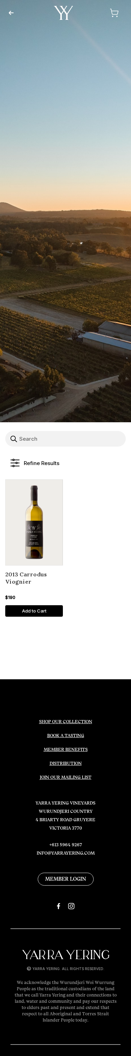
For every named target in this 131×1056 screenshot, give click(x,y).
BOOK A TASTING (65, 735)
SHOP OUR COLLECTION (65, 721)
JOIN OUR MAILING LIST (66, 777)
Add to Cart (34, 611)
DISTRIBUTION (66, 763)
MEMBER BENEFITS (66, 749)
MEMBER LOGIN (65, 879)
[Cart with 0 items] (105, 12)
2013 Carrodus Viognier (26, 578)
